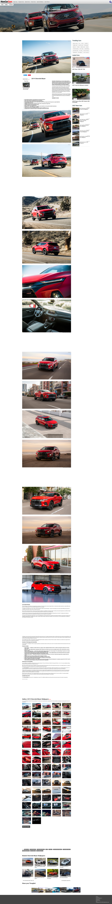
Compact (86, 43)
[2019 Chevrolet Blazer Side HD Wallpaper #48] (47, 775)
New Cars (15, 1)
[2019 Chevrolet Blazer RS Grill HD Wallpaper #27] (37, 744)
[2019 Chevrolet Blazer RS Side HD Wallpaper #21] (27, 736)
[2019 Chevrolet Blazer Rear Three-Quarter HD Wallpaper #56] (27, 790)
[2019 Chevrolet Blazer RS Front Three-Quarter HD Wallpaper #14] (57, 721)
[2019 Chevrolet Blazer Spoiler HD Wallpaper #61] (27, 797)
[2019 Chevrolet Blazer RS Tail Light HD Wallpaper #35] (67, 752)
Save (30, 75)
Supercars (86, 45)
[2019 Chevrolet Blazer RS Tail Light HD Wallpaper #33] (47, 752)
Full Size (80, 50)
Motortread (97, 899)
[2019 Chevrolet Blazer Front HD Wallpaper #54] (57, 782)
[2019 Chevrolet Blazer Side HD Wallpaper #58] (47, 790)
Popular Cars (21, 1)
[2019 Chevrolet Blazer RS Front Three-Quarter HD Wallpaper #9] (57, 714)
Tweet (25, 75)
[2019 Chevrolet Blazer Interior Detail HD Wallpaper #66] (27, 805)
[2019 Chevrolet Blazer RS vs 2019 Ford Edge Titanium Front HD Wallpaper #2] (37, 706)
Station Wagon (75, 48)
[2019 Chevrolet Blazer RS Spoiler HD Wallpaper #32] (37, 752)
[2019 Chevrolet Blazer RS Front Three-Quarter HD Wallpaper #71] (27, 813)
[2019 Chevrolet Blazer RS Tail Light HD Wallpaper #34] (57, 752)
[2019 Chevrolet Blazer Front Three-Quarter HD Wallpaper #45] (67, 767)
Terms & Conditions (99, 898)
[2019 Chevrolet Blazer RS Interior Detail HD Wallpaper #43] (47, 767)
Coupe (82, 43)
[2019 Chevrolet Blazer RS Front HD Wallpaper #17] (37, 729)
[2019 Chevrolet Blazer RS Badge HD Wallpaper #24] (57, 736)
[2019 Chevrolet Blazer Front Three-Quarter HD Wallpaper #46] (27, 775)
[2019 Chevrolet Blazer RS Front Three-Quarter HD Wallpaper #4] (57, 706)
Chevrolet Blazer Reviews (66, 849)
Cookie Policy (98, 900)
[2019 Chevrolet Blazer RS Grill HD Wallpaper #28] (47, 744)
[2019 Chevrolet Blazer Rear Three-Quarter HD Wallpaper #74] (57, 813)
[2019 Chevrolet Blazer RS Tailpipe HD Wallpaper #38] (47, 759)
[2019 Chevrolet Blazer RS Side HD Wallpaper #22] (37, 736)
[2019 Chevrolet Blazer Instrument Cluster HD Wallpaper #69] (57, 805)
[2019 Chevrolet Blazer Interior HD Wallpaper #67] (37, 805)
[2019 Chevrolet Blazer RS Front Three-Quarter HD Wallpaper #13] (47, 721)
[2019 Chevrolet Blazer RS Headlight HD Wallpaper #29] (57, 744)
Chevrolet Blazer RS (32, 849)
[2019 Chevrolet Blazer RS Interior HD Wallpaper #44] (57, 767)
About (97, 896)
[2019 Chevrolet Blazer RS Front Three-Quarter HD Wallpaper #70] (67, 805)
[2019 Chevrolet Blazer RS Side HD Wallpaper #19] (57, 729)
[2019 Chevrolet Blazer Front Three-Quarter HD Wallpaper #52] (37, 782)
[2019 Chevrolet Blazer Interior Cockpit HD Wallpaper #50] (67, 775)
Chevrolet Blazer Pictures (40, 849)
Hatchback (80, 52)
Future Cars (33, 1)
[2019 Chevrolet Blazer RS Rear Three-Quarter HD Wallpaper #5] (67, 706)
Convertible (86, 48)
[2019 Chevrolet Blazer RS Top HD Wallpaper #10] (67, 714)
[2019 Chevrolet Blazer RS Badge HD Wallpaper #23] (47, 736)
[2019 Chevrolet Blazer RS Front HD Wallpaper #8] (47, 714)
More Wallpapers (26, 826)
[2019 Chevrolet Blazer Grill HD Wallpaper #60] (67, 790)
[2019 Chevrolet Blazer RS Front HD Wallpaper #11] (27, 721)
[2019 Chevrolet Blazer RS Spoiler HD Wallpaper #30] (67, 744)
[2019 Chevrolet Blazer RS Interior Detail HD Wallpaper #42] (37, 767)
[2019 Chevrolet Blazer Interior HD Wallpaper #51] (27, 782)
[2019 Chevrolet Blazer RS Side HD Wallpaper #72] (37, 813)
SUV (46, 849)
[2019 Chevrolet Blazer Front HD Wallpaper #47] (37, 775)
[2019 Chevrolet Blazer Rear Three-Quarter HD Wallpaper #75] (67, 813)
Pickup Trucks (86, 50)
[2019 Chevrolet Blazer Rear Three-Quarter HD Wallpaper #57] (37, 790)
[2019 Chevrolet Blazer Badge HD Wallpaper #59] (57, 790)
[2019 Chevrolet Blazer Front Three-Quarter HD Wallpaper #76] (27, 820)
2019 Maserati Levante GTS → (66, 880)
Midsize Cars (26, 849)
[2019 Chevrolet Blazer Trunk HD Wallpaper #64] (57, 797)
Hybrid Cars (75, 45)
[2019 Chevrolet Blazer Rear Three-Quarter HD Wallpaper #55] (67, 782)
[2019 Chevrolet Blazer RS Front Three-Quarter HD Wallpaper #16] (27, 729)
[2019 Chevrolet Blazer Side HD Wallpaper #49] (57, 775)
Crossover (50, 849)
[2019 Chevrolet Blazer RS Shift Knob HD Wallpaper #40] (67, 759)
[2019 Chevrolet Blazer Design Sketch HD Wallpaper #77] (37, 820)
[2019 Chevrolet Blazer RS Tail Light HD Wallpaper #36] (27, 759)
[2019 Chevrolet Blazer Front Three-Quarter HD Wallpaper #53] (47, 782)
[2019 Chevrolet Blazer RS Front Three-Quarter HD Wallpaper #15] (67, 721)
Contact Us (97, 897)
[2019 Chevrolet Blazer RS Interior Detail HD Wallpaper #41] (27, 767)
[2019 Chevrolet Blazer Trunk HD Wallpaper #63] (47, 797)
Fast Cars (81, 48)
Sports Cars (27, 1)
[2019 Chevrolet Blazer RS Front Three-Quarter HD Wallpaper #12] (37, 721)
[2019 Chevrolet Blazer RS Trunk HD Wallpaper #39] (57, 759)
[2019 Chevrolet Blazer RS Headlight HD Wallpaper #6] (27, 714)
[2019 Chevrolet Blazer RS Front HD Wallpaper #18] (47, 729)
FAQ (96, 901)
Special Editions (40, 1)
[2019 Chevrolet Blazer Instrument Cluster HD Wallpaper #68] (47, 805)
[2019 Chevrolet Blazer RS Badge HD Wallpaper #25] (67, 736)
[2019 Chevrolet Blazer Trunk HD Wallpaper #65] (67, 797)
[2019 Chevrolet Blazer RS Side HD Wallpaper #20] (67, 729)
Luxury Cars (80, 45)
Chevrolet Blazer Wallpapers (57, 849)
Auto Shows (47, 1)
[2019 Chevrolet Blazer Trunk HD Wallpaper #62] (37, 797)
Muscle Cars (75, 43)
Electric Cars (75, 50)
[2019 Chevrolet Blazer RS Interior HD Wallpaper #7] (37, 714)
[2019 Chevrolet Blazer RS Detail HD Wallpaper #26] (27, 744)
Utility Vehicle (86, 52)
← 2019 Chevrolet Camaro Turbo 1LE (28, 880)
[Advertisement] (56, 36)
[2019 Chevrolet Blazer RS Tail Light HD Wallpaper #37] (37, 759)
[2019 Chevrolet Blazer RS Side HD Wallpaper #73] (47, 813)
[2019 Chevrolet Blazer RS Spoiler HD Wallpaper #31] (27, 752)
